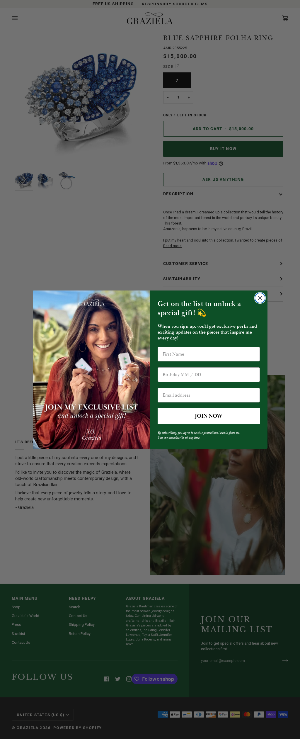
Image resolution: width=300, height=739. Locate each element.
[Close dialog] (260, 298)
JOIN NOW (208, 415)
